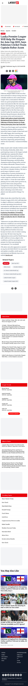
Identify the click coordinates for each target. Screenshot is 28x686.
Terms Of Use (11, 678)
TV (17, 658)
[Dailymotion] (8, 675)
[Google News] (18, 675)
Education (4, 658)
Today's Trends (14, 413)
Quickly (8, 26)
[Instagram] (13, 675)
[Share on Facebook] (12, 288)
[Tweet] (16, 288)
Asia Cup (6, 263)
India (3, 652)
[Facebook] (3, 675)
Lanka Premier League (9, 277)
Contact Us (18, 678)
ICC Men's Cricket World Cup (11, 270)
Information (4, 656)
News (2, 660)
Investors (4, 679)
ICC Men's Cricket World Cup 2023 (12, 274)
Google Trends (6, 385)
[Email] (21, 675)
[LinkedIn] (16, 675)
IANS (3, 66)
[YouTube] (11, 675)
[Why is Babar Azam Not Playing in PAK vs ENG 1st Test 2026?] (14, 604)
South (18, 660)
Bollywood (19, 654)
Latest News (5, 316)
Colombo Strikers (17, 267)
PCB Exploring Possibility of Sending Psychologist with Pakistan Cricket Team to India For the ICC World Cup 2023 (13, 215)
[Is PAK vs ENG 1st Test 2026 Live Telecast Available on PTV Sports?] (14, 620)
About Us (4, 678)
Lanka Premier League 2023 (11, 281)
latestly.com (8, 255)
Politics (3, 654)
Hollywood (19, 656)
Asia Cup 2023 (15, 263)
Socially (17, 26)
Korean (19, 662)
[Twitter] (6, 675)
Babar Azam (7, 267)
